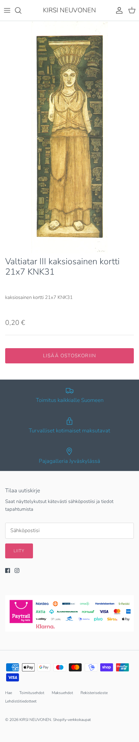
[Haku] (21, 10)
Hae (8, 692)
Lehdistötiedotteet (21, 701)
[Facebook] (7, 570)
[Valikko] (7, 10)
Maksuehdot (62, 692)
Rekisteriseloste (94, 692)
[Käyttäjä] (118, 10)
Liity (19, 551)
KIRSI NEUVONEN (35, 719)
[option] (69, 137)
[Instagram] (17, 570)
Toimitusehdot (31, 692)
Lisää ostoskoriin (69, 355)
